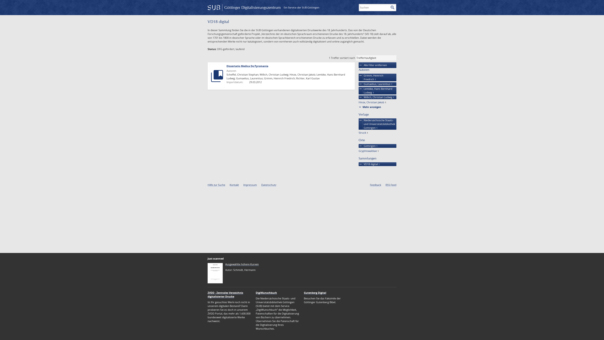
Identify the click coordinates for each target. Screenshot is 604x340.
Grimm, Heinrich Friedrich (371, 77)
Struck (363, 132)
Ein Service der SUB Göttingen (301, 7)
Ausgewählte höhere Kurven (242, 264)
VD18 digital (369, 164)
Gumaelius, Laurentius (375, 84)
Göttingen (368, 146)
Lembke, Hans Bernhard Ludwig (375, 90)
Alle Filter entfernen (373, 65)
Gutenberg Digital (315, 293)
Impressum (250, 185)
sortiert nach (347, 58)
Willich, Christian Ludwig (376, 97)
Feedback (375, 185)
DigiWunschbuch (266, 293)
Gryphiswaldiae (369, 151)
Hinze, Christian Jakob (372, 102)
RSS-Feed (391, 185)
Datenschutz (268, 185)
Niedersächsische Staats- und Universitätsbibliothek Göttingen (377, 124)
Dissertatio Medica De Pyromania (247, 66)
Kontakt (234, 185)
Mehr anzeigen (369, 107)
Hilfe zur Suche (216, 185)
